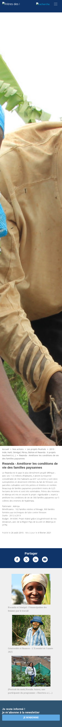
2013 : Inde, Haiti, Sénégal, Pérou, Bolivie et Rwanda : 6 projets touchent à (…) (29, 452)
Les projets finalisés (36, 449)
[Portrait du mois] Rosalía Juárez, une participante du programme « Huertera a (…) (30, 691)
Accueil (5, 449)
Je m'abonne (31, 717)
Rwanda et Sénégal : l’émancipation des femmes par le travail (27, 609)
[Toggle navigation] (56, 4)
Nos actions (18, 449)
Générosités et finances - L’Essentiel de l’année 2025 (30, 650)
